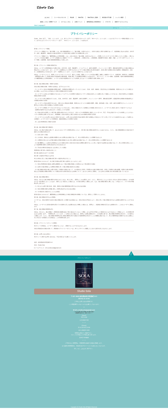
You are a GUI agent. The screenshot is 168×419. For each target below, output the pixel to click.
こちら (83, 348)
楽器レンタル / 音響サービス (48, 22)
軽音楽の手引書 (106, 17)
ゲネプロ (108, 22)
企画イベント (79, 22)
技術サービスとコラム (121, 22)
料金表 (72, 17)
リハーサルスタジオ (60, 17)
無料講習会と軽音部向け (94, 22)
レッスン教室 (119, 17)
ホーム (115, 28)
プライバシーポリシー (84, 258)
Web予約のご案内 (93, 17)
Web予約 (80, 17)
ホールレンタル (65, 22)
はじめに (47, 17)
